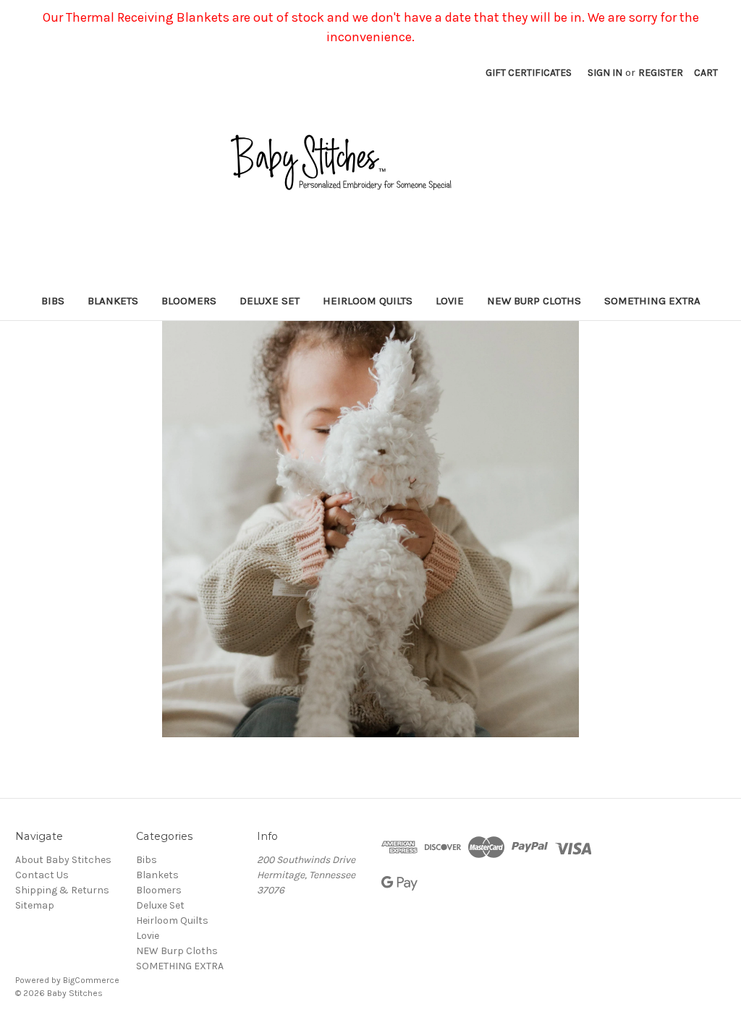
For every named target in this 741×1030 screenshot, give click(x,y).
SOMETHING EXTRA (652, 300)
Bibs (52, 300)
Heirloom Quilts (367, 300)
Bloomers (188, 300)
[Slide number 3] (370, 529)
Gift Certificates (529, 72)
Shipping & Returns (62, 890)
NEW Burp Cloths (534, 300)
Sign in (605, 72)
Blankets (113, 300)
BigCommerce (91, 980)
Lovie (450, 300)
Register (660, 72)
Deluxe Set (270, 300)
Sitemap (34, 905)
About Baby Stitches (63, 860)
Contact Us (42, 875)
